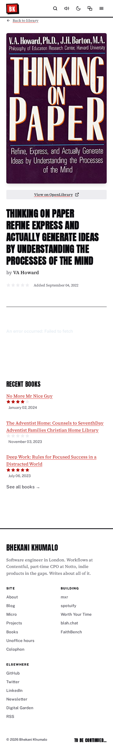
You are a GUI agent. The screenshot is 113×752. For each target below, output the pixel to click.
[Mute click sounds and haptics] (66, 8)
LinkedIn (14, 690)
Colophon (15, 649)
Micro (11, 614)
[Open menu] (101, 8)
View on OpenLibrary (53, 194)
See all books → (23, 486)
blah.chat (69, 623)
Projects (14, 623)
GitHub (13, 673)
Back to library (25, 20)
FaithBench (71, 632)
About (12, 597)
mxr (64, 597)
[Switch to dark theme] (78, 8)
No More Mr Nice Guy (29, 396)
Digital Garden (19, 708)
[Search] (55, 8)
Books (12, 632)
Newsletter (16, 699)
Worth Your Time (76, 614)
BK (12, 9)
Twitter (12, 682)
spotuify (68, 605)
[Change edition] (90, 8)
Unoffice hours (20, 640)
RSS (10, 716)
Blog (10, 605)
